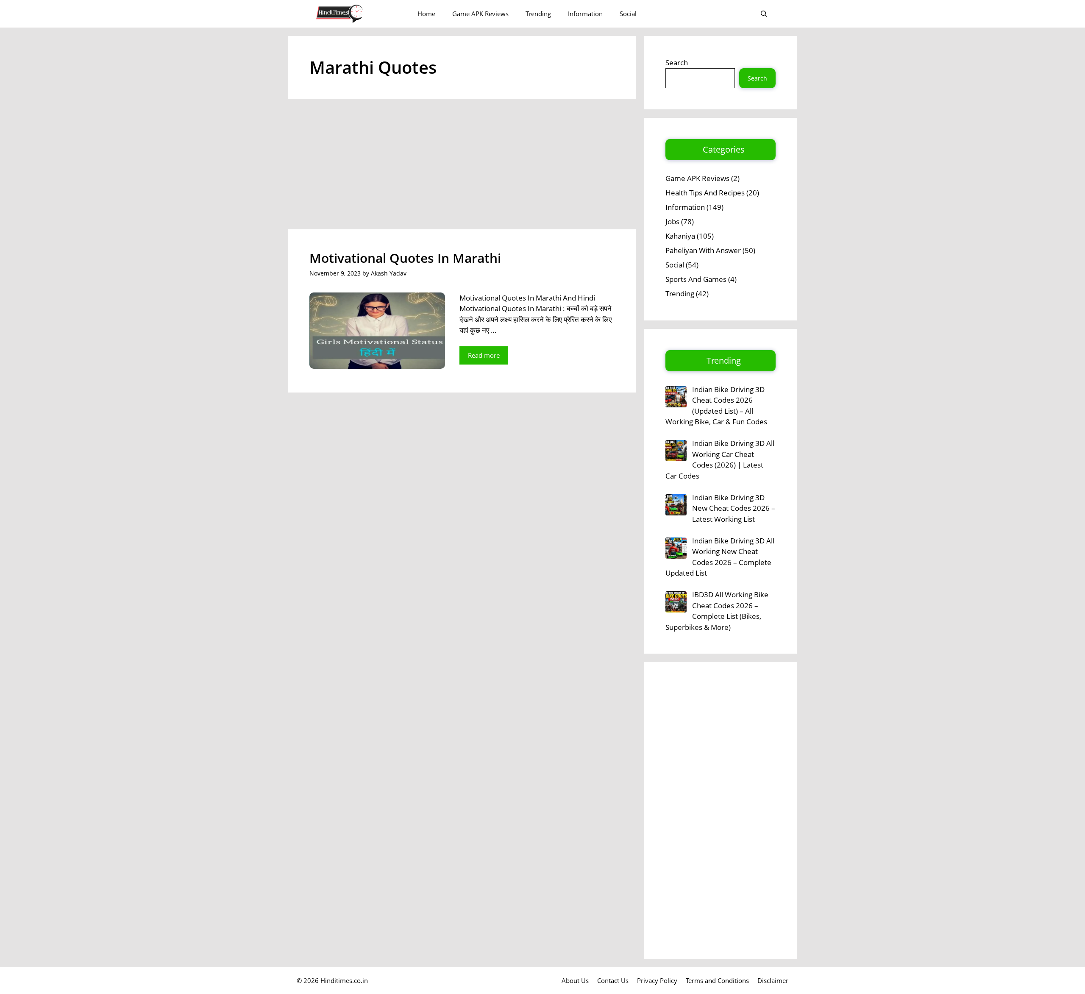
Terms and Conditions (717, 980)
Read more (484, 355)
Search (676, 62)
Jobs (672, 221)
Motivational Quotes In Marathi (405, 258)
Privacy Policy (657, 980)
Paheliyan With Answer (703, 250)
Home (426, 13)
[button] (764, 14)
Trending (538, 13)
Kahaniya (680, 236)
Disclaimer (772, 980)
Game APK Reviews (480, 13)
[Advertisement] (462, 166)
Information (585, 13)
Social (628, 13)
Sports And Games (695, 279)
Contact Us (613, 980)
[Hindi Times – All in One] (357, 14)
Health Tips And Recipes (705, 193)
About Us (575, 980)
